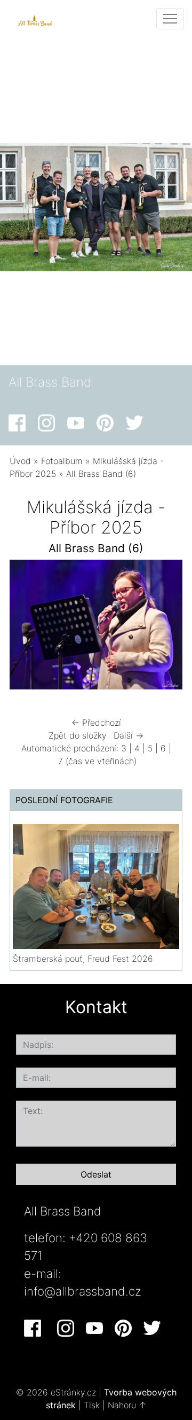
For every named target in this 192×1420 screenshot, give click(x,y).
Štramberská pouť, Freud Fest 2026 (83, 958)
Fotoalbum (62, 461)
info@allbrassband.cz (82, 1291)
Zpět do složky (78, 735)
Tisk (92, 1405)
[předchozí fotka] (27, 627)
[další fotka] (165, 627)
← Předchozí (96, 722)
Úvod (20, 461)
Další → (128, 735)
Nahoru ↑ (127, 1405)
